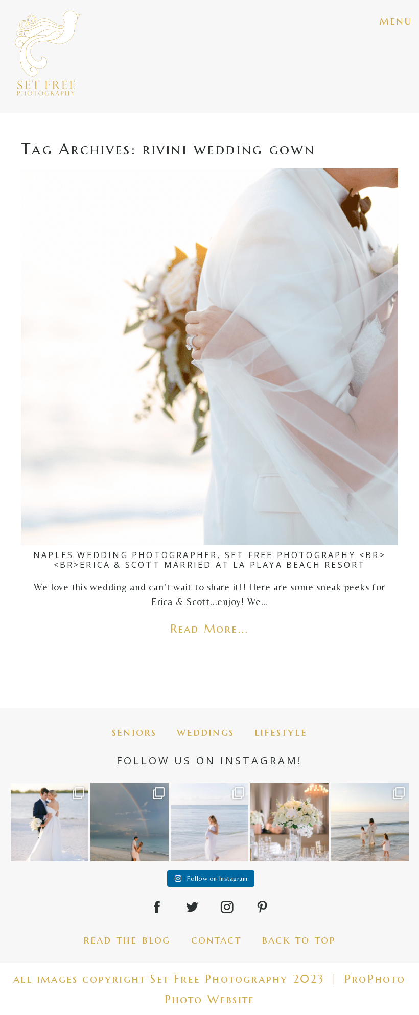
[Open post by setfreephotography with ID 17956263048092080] (289, 822)
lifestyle (280, 732)
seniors (134, 732)
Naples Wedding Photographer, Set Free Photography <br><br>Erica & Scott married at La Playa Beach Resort (209, 559)
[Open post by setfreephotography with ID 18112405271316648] (129, 822)
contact (216, 940)
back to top (299, 940)
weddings (205, 732)
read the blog (127, 940)
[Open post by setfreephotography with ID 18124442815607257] (370, 822)
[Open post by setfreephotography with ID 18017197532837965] (210, 822)
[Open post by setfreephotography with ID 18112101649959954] (50, 822)
